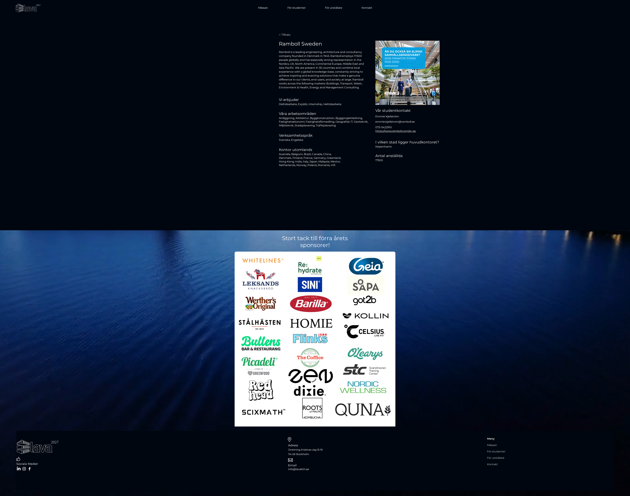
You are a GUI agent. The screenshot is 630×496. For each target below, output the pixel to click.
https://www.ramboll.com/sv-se (395, 131)
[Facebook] (29, 468)
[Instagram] (24, 468)
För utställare (495, 457)
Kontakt (492, 464)
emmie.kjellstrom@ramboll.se (395, 121)
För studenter (496, 451)
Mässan (492, 445)
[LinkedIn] (18, 468)
